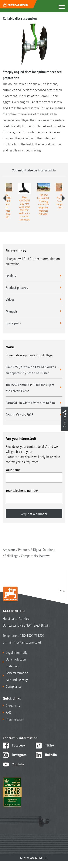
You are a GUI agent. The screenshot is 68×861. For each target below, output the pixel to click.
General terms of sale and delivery (17, 676)
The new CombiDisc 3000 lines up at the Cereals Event (30, 387)
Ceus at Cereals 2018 (19, 414)
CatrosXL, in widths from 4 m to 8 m (30, 402)
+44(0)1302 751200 (31, 635)
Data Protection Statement (16, 662)
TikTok (49, 745)
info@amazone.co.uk (27, 642)
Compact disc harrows (35, 555)
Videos (10, 299)
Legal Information (17, 652)
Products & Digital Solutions (36, 549)
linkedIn (50, 754)
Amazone (9, 549)
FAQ (8, 712)
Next (63, 198)
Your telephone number (22, 490)
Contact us (13, 705)
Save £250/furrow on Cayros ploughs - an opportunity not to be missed (32, 369)
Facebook (18, 745)
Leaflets (11, 275)
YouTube (18, 764)
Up (59, 590)
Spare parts (13, 323)
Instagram (19, 754)
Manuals (11, 311)
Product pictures (17, 287)
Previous (5, 198)
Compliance (14, 686)
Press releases (15, 719)
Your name (13, 469)
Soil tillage (11, 555)
